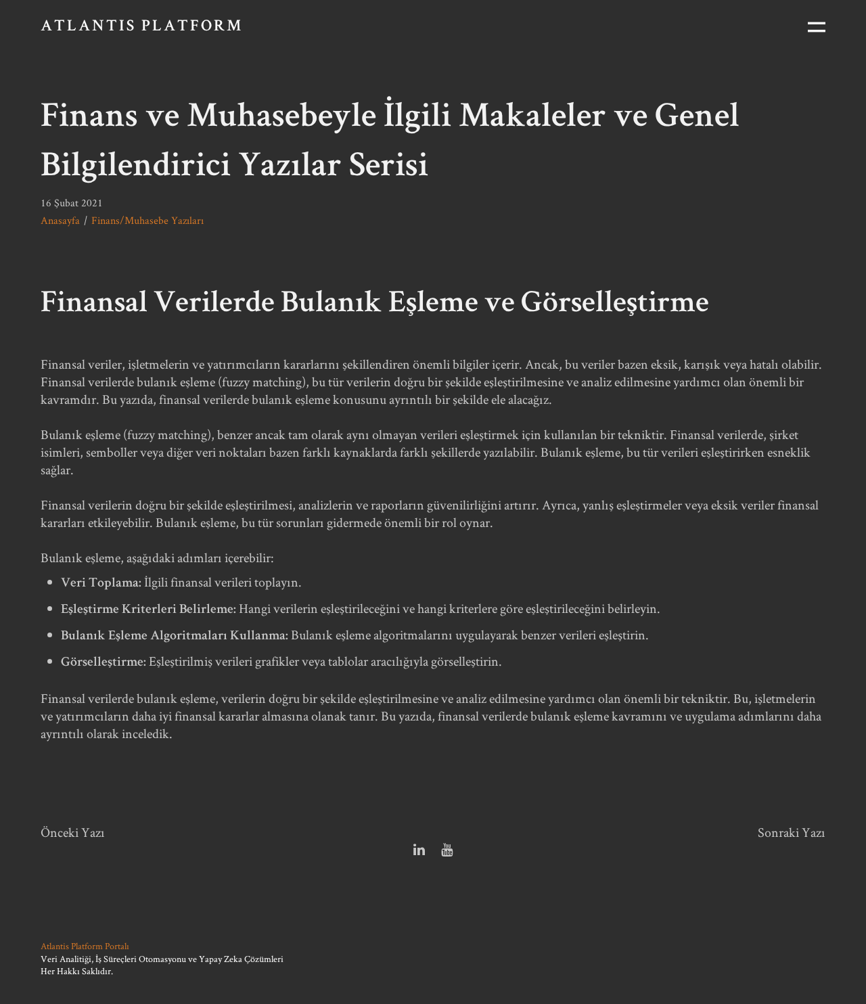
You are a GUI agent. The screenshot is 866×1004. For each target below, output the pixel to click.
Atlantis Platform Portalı (85, 946)
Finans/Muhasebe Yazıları (147, 220)
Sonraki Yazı (791, 832)
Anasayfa (60, 220)
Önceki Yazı (73, 832)
